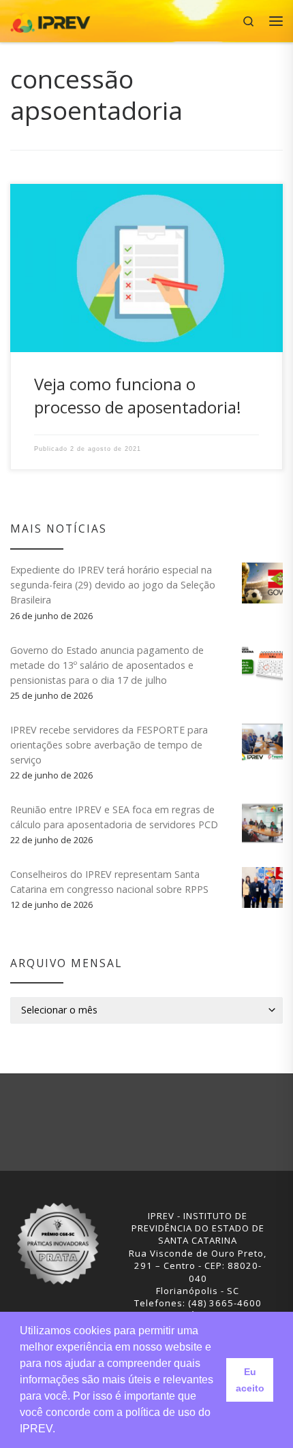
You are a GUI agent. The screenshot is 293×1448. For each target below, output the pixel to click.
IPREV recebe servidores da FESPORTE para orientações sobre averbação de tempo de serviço (109, 744)
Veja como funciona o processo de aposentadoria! (137, 395)
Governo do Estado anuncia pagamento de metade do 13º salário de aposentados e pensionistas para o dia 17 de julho (107, 665)
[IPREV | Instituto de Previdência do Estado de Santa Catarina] (50, 19)
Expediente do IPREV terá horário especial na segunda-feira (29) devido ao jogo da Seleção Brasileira (112, 584)
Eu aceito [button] (250, 1380)
